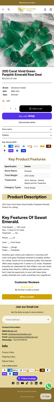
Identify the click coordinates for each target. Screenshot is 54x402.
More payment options (27, 122)
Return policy (7, 129)
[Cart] (51, 9)
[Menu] (3, 9)
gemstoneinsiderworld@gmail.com (23, 337)
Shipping (5, 135)
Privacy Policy (8, 352)
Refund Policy (8, 361)
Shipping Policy (8, 357)
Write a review (27, 297)
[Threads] (31, 383)
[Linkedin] (36, 383)
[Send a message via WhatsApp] (48, 386)
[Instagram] (17, 383)
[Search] (9, 9)
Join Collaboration (9, 366)
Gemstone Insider (30, 391)
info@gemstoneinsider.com (19, 334)
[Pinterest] (40, 383)
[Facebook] (13, 383)
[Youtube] (22, 383)
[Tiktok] (27, 383)
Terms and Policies (27, 397)
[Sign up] (48, 319)
